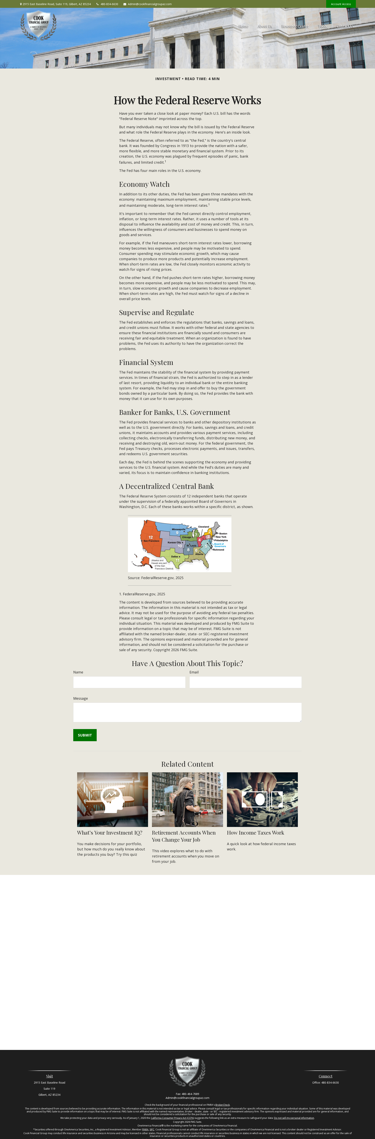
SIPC (152, 1129)
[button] (243, 26)
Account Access (341, 4)
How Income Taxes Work (255, 832)
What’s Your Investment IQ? (109, 832)
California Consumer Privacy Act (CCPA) (172, 1118)
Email (194, 672)
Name (78, 672)
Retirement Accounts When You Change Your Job (184, 836)
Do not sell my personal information (294, 1118)
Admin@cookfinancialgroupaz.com (150, 4)
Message (80, 698)
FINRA (145, 1129)
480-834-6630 (109, 4)
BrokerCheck (222, 1105)
